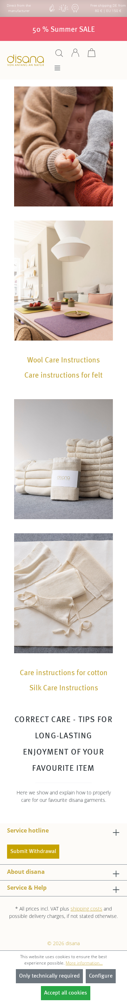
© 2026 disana (63, 943)
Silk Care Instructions (63, 688)
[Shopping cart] (92, 55)
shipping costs (86, 908)
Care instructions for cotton (64, 673)
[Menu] (57, 70)
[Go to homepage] (25, 60)
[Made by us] (52, 11)
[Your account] (75, 55)
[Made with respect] (63, 11)
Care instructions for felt (63, 375)
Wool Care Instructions (63, 360)
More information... (84, 963)
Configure (101, 976)
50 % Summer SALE (63, 30)
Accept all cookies (65, 993)
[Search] (59, 55)
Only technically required (49, 976)
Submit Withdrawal (33, 851)
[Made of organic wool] (75, 11)
